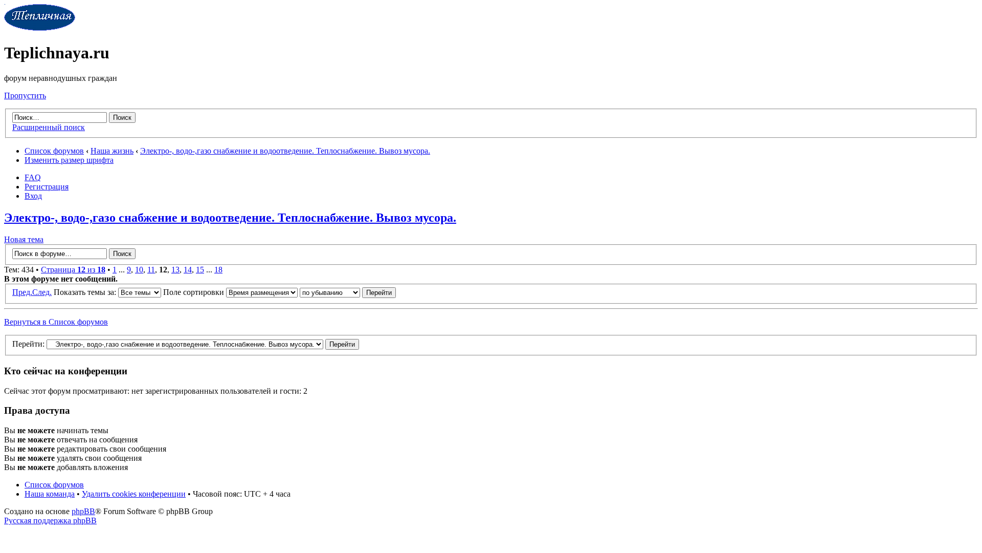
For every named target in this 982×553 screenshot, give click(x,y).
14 (188, 269)
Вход (33, 196)
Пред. (22, 292)
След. (42, 292)
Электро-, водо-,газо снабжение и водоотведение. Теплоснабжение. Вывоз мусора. (285, 150)
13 (175, 269)
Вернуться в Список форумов (56, 321)
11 (151, 269)
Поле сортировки (194, 292)
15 (200, 269)
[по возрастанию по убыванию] (348, 292)
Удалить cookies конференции (134, 494)
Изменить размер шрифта (69, 160)
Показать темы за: (86, 292)
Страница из (73, 269)
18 (218, 269)
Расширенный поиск (48, 127)
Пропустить (25, 95)
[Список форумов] (39, 28)
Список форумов (54, 150)
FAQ (33, 177)
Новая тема (23, 239)
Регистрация (47, 186)
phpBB (83, 511)
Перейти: (28, 343)
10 (139, 269)
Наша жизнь (112, 150)
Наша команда (50, 494)
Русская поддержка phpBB (50, 520)
